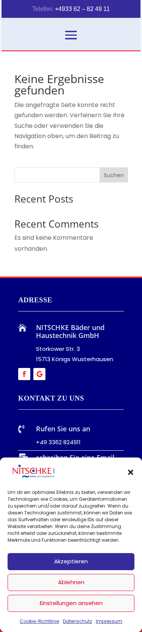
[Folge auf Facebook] (24, 374)
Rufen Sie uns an (63, 428)
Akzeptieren (71, 561)
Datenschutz (77, 621)
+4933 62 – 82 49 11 (82, 9)
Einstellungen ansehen (71, 603)
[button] (130, 472)
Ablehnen (71, 582)
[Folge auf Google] (39, 374)
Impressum (109, 621)
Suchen (114, 175)
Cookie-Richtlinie (39, 621)
